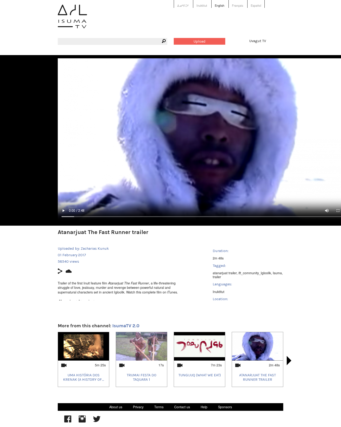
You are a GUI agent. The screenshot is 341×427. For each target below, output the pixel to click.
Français (237, 5)
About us (115, 407)
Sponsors (225, 407)
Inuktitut (201, 5)
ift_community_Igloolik (254, 273)
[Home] (72, 19)
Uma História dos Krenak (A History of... (83, 377)
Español (256, 5)
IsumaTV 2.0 (125, 325)
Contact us (182, 407)
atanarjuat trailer (225, 273)
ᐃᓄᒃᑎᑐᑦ (183, 5)
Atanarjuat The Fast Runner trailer (257, 377)
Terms (159, 407)
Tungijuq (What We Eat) (199, 375)
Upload (199, 41)
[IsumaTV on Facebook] (67, 421)
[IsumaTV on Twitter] (97, 421)
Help (204, 407)
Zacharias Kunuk (95, 248)
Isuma (277, 273)
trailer (217, 276)
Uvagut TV (257, 41)
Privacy (138, 407)
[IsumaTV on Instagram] (82, 421)
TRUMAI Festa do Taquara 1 (141, 377)
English (219, 5)
